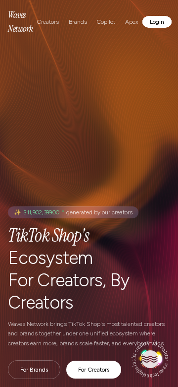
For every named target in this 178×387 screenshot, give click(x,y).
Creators (48, 21)
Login (157, 21)
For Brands (34, 369)
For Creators (93, 369)
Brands (78, 21)
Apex (131, 21)
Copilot (106, 21)
